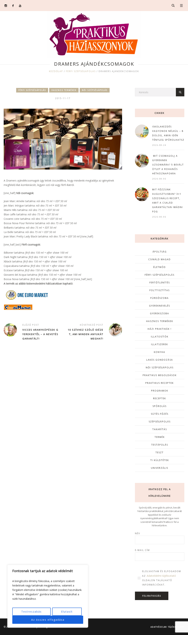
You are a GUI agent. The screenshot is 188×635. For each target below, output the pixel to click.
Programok (159, 390)
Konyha (159, 352)
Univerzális (159, 467)
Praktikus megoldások (160, 375)
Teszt (160, 452)
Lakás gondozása (159, 359)
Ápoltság (160, 251)
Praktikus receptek (159, 383)
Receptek (159, 398)
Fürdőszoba (159, 298)
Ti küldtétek (159, 460)
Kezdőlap (56, 71)
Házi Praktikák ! (159, 328)
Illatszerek (159, 344)
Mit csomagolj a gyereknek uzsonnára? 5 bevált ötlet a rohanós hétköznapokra (168, 164)
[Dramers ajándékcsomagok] (63, 138)
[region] (47, 596)
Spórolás (160, 406)
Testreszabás (31, 611)
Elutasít (67, 611)
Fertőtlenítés (159, 282)
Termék (160, 437)
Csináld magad (159, 259)
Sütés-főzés (159, 413)
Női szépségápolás (94, 90)
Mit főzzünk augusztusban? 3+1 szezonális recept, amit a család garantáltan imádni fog (167, 200)
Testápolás (159, 444)
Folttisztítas (159, 290)
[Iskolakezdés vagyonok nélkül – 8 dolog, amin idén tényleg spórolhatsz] (142, 131)
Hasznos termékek (63, 90)
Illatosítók (159, 336)
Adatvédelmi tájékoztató (161, 575)
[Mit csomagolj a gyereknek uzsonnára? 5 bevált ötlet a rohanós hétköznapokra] (142, 160)
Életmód (159, 267)
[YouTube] (20, 6)
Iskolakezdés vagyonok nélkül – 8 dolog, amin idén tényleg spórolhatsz (168, 133)
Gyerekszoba (159, 313)
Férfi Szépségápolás (81, 71)
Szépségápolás (160, 421)
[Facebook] (13, 6)
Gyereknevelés (159, 305)
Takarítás (159, 429)
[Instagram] (6, 6)
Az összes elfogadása (47, 619)
